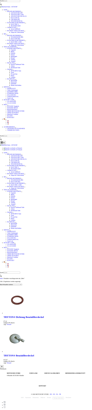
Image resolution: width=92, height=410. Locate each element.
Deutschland (68, 378)
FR (60, 394)
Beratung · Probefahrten (13, 377)
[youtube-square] (5, 407)
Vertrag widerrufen (58, 398)
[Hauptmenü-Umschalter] (3, 142)
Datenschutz (36, 397)
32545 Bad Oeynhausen (71, 377)
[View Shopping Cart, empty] (46, 133)
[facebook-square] (5, 402)
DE (51, 394)
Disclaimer (68, 397)
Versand (9, 324)
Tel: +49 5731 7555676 (45, 388)
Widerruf (43, 397)
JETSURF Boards (33, 375)
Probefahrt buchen (49, 375)
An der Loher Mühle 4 (71, 375)
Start (1, 278)
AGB (22, 397)
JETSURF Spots (48, 378)
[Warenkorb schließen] (2, 366)
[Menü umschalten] (8, 10)
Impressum (28, 397)
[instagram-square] (5, 405)
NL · (57, 394)
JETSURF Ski (33, 377)
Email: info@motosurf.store (46, 390)
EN (54, 394)
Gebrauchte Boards (34, 378)
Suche (2, 1)
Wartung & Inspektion (50, 377)
